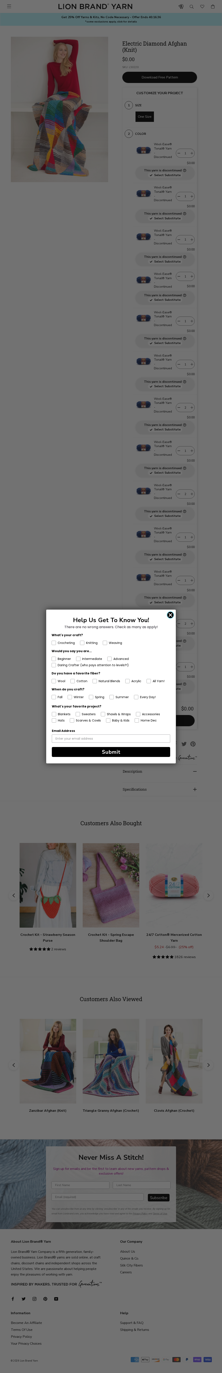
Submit (111, 752)
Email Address (63, 731)
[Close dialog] (170, 615)
